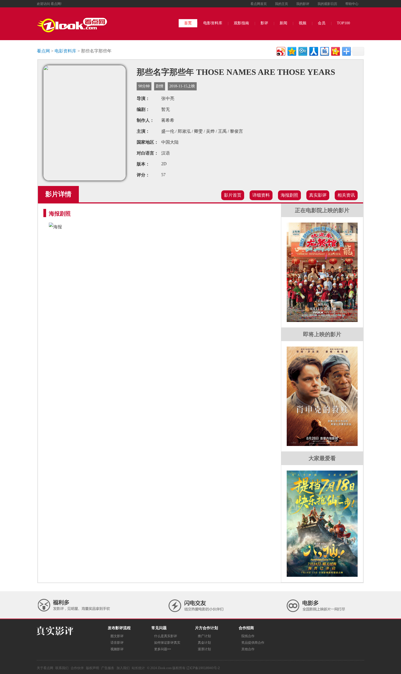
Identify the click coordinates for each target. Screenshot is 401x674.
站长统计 (138, 668)
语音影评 (117, 643)
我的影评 (302, 4)
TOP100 (343, 23)
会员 (321, 23)
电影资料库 (212, 23)
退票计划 (204, 649)
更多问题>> (162, 649)
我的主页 (281, 4)
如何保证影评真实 (167, 643)
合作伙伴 (77, 668)
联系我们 (61, 668)
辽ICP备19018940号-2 (203, 668)
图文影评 (117, 636)
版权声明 (92, 668)
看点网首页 (258, 4)
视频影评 (117, 649)
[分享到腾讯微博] (302, 51)
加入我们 (123, 668)
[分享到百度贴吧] (324, 51)
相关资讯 (346, 195)
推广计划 (204, 636)
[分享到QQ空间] (291, 51)
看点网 (43, 51)
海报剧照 (289, 195)
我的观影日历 (327, 4)
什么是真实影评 (165, 636)
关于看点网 (45, 668)
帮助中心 (351, 4)
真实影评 (318, 195)
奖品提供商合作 (252, 643)
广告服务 (107, 668)
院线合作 (248, 636)
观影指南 (241, 23)
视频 (302, 23)
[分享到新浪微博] (281, 51)
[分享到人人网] (313, 51)
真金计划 (204, 643)
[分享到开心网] (335, 51)
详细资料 (261, 195)
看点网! (56, 4)
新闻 (283, 23)
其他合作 (248, 649)
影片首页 (232, 195)
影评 (264, 23)
